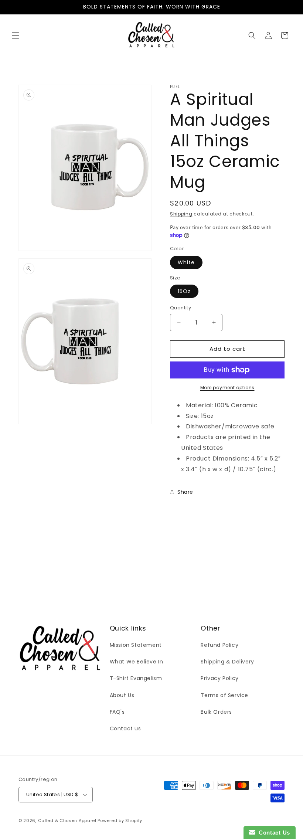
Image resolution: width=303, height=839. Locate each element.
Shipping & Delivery (227, 661)
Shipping (181, 214)
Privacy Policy (219, 678)
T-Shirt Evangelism (136, 678)
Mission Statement (136, 645)
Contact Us (272, 832)
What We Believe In (136, 661)
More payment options (227, 387)
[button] (15, 35)
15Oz (184, 291)
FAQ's (117, 712)
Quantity (180, 307)
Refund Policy (219, 645)
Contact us (125, 728)
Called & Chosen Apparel (68, 820)
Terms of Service (224, 695)
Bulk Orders (216, 712)
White (186, 262)
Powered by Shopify (120, 820)
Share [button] (185, 492)
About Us (122, 695)
